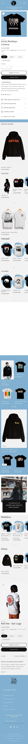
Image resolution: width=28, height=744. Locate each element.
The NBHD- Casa (16, 290)
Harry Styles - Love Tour (6, 468)
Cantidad (3, 63)
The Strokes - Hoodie (6, 381)
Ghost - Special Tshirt (18, 565)
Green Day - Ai (4, 195)
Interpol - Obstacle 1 (17, 258)
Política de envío (19, 738)
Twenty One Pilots (14, 352)
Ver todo (14, 406)
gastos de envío (13, 50)
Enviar (3, 672)
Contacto (5, 706)
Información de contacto (15, 740)
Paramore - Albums (18, 469)
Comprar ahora (14, 77)
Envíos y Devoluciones (8, 699)
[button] (3, 3)
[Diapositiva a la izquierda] (10, 202)
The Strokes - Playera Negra (20, 401)
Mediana (12, 57)
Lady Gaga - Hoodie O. (6, 167)
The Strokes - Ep (5, 401)
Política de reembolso (11, 735)
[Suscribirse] (23, 721)
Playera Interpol (4, 258)
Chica (4, 57)
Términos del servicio (10, 738)
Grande (20, 57)
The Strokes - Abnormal (19, 374)
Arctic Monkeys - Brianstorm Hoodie (9, 449)
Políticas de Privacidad (8, 709)
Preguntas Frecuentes (8, 695)
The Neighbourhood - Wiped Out (6, 291)
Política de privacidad (21, 735)
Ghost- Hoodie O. (5, 571)
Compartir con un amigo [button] (9, 116)
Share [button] (4, 656)
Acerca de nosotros (8, 702)
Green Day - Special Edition (17, 190)
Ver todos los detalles (19, 656)
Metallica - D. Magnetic (6, 534)
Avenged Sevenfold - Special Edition (9, 232)
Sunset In (13, 734)
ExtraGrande (6, 60)
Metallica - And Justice (18, 534)
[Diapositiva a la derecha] (17, 202)
